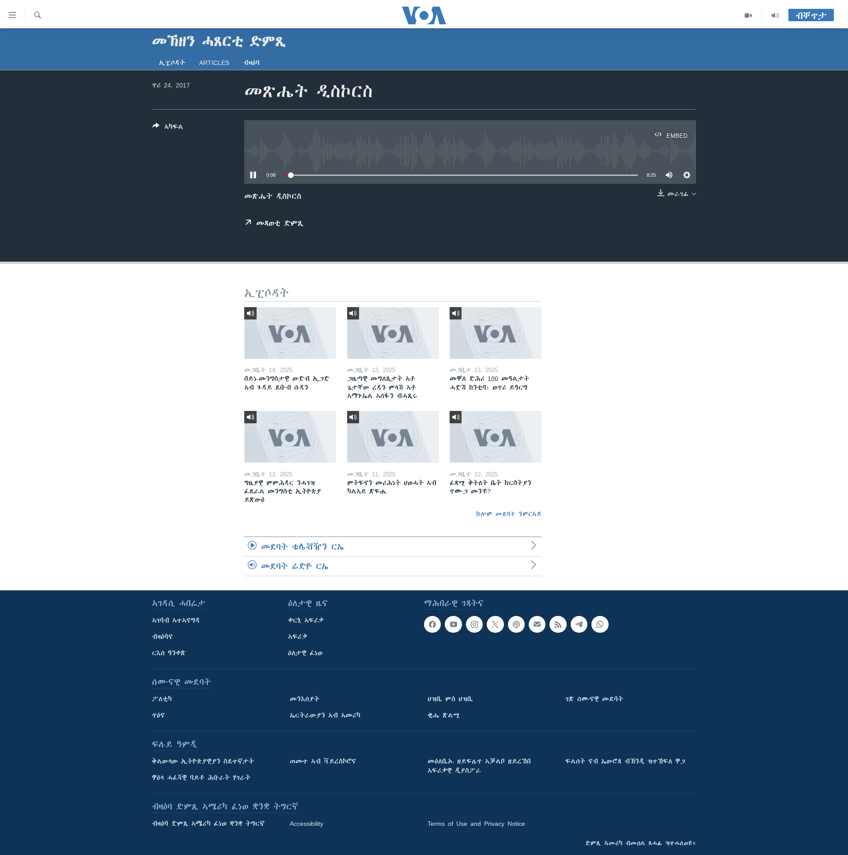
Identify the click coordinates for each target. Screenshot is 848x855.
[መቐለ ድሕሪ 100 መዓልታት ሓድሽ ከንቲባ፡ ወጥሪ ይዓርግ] (495, 333)
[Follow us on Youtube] (453, 624)
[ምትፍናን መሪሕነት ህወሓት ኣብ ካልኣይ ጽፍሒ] (393, 437)
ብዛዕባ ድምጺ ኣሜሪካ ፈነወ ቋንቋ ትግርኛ (208, 824)
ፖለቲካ (162, 699)
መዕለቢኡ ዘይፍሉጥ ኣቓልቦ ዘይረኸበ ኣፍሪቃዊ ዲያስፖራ (479, 766)
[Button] (167, 128)
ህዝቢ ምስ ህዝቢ (450, 699)
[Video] (748, 15)
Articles (214, 63)
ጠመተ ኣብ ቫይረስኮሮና (323, 761)
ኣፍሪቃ (297, 637)
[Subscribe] (537, 624)
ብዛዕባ (251, 63)
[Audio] (775, 15)
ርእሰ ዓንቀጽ (169, 653)
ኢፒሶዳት (172, 63)
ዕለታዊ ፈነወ (305, 653)
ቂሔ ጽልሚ (444, 715)
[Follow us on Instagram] (474, 624)
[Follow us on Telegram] (579, 624)
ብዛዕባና (162, 637)
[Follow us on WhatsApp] (599, 624)
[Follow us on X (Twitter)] (495, 624)
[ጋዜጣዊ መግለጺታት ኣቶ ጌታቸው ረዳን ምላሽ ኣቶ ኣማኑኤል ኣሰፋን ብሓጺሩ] (393, 333)
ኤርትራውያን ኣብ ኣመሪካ (325, 715)
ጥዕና (158, 715)
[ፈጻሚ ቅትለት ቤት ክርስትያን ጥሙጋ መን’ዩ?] (495, 437)
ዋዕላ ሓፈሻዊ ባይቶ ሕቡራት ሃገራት (201, 778)
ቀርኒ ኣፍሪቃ (306, 620)
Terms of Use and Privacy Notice (476, 824)
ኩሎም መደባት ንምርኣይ (508, 513)
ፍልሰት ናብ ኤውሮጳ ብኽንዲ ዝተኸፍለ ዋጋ (625, 761)
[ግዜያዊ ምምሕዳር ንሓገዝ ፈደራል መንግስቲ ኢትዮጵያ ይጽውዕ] (290, 437)
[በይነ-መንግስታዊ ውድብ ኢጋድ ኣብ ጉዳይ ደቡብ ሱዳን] (290, 333)
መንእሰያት (304, 699)
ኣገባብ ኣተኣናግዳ (176, 620)
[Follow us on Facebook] (432, 624)
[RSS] (557, 624)
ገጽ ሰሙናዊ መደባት (594, 699)
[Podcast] (516, 624)
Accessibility (306, 824)
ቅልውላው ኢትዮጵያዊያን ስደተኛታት (203, 761)
